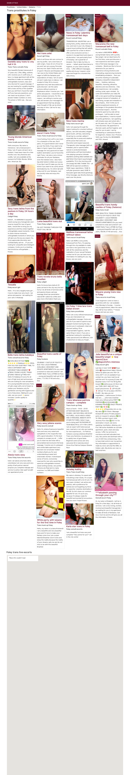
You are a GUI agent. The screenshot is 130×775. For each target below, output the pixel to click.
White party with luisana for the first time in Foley (49, 521)
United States (22, 7)
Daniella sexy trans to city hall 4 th (21, 62)
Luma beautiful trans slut (49, 221)
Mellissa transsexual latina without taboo (79, 233)
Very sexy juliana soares (49, 423)
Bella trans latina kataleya (21, 355)
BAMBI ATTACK (12, 3)
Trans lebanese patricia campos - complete (78, 401)
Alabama (32, 7)
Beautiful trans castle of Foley (49, 355)
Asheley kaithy (73, 469)
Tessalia (12, 284)
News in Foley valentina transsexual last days (78, 34)
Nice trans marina (75, 121)
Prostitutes (11, 7)
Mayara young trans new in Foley (108, 293)
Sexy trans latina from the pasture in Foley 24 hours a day (21, 211)
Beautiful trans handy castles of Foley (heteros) (109, 205)
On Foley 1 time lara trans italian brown (79, 307)
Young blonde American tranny (20, 138)
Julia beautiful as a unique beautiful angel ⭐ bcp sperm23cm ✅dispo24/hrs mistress (109, 358)
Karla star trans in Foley (78, 526)
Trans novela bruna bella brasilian (49, 277)
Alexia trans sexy (16, 454)
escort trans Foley (46, 133)
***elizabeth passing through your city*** (106, 493)
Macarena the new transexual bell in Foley (107, 45)
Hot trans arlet (44, 53)
